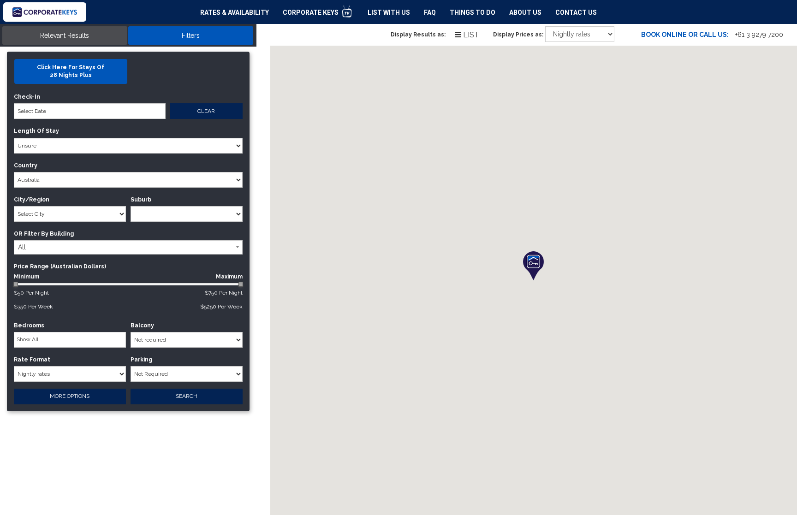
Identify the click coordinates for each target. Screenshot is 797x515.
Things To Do (472, 12)
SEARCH (186, 396)
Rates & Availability (234, 12)
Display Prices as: (518, 34)
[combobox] (128, 247)
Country (25, 165)
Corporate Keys (311, 12)
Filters (191, 35)
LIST (470, 34)
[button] (533, 265)
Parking (141, 359)
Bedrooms (29, 325)
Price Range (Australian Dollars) (60, 266)
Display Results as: (418, 34)
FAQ (430, 12)
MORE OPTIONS (69, 396)
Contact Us (576, 12)
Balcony (142, 325)
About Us (525, 12)
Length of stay (36, 131)
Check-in (27, 97)
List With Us (389, 12)
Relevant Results (64, 35)
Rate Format (32, 359)
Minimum (128, 276)
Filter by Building (49, 234)
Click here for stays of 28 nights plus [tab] (70, 71)
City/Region (31, 199)
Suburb (141, 199)
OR (18, 234)
